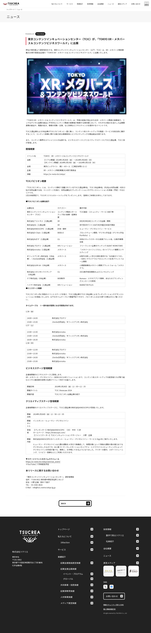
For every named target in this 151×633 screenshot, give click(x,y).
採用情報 (90, 4)
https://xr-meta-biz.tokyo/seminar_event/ (43, 461)
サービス (70, 4)
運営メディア (122, 4)
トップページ (11, 9)
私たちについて (57, 4)
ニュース (111, 4)
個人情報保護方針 (109, 609)
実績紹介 (80, 4)
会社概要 (100, 4)
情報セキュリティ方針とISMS (113, 605)
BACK (63, 503)
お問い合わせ (135, 4)
